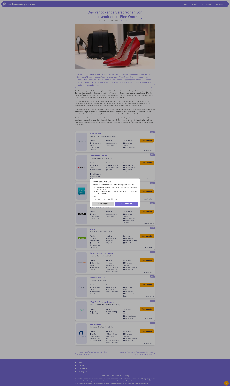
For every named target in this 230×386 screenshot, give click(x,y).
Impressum (96, 199)
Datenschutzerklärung (109, 199)
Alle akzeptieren (126, 204)
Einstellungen (103, 204)
